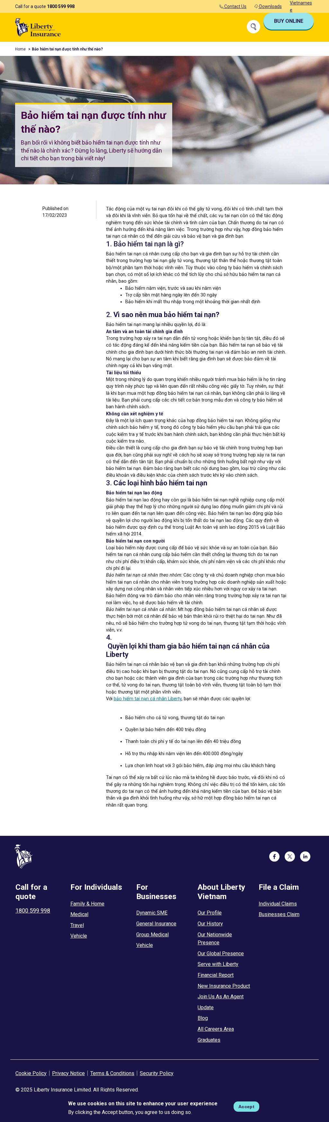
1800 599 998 (61, 6)
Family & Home (87, 904)
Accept (246, 1106)
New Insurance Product (224, 986)
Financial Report (216, 975)
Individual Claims (278, 904)
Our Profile (210, 913)
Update (206, 1007)
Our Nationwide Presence (215, 939)
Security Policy (156, 1073)
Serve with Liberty (218, 964)
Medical (79, 914)
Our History (210, 924)
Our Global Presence (221, 953)
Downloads (270, 6)
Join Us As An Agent (221, 997)
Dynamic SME (151, 913)
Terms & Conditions (112, 1073)
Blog (203, 1018)
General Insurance (156, 924)
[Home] (38, 27)
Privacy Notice (68, 1073)
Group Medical (152, 935)
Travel (77, 925)
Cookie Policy (31, 1073)
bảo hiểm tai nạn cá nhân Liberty (148, 698)
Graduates (209, 1040)
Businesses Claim (279, 914)
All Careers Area (216, 1029)
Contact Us (234, 6)
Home (20, 49)
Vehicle (78, 936)
